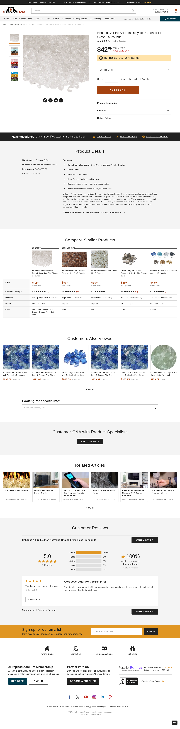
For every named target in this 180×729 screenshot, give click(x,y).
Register (17, 681)
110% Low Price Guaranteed (74, 2)
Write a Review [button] (145, 540)
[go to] (16, 357)
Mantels (56, 19)
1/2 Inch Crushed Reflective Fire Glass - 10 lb (134, 273)
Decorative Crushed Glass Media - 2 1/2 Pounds (73, 271)
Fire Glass (31, 24)
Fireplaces (7, 19)
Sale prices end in (139, 2)
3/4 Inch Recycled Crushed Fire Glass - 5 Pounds (45, 273)
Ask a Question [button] (119, 41)
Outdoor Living (95, 19)
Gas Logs (39, 19)
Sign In (38, 681)
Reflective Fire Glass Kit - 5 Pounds (104, 271)
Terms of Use (84, 715)
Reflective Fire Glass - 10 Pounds (163, 271)
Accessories (66, 19)
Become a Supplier (83, 681)
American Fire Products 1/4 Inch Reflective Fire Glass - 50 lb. (45, 373)
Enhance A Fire (42, 160)
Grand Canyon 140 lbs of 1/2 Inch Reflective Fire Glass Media (74, 373)
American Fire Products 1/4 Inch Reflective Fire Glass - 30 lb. (16, 373)
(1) (109, 41)
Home (5, 24)
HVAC (48, 19)
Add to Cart (118, 90)
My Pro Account (170, 19)
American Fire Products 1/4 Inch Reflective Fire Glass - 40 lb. (134, 373)
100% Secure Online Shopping (106, 2)
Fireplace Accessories (17, 24)
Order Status (140, 19)
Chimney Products (80, 19)
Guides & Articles (110, 19)
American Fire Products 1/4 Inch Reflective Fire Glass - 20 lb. (104, 373)
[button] (126, 136)
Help (149, 19)
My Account (128, 19)
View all (90, 389)
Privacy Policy (96, 715)
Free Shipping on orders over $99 (41, 2)
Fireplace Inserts (19, 19)
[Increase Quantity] (115, 79)
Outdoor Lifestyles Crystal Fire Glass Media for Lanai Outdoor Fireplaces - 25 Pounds (163, 373)
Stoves (30, 19)
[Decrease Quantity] (108, 79)
